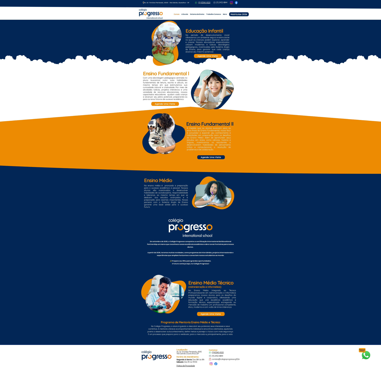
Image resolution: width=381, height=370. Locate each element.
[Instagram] (231, 3)
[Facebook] (236, 3)
